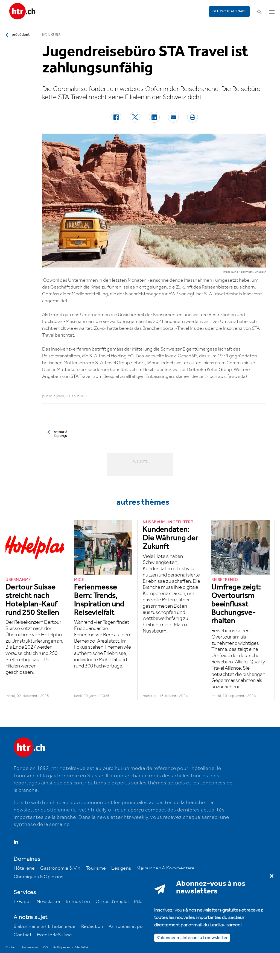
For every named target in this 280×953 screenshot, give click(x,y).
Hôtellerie (24, 868)
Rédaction (92, 926)
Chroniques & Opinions (38, 877)
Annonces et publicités (133, 926)
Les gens (121, 868)
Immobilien (78, 901)
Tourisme (96, 868)
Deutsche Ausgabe (229, 11)
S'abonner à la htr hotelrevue (45, 926)
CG (45, 947)
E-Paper (22, 901)
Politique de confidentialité (70, 947)
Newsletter (49, 901)
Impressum (30, 947)
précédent (21, 35)
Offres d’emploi (112, 901)
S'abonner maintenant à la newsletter (192, 937)
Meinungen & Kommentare (165, 868)
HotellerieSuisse (54, 935)
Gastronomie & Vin (60, 868)
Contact (22, 935)
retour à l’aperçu (60, 434)
